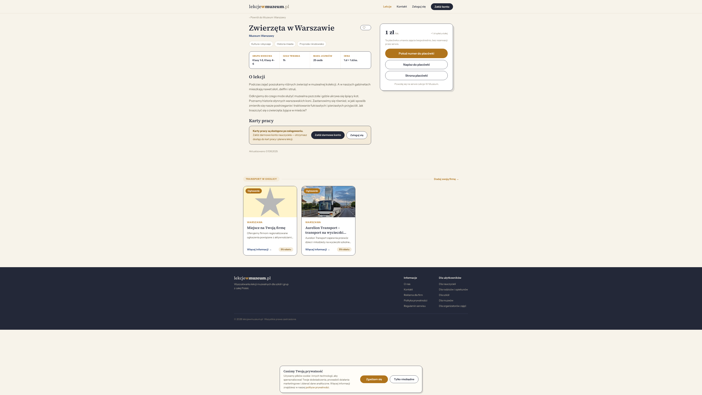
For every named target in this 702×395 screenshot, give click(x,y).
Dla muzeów (446, 300)
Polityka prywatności (415, 300)
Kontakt (402, 6)
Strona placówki (416, 75)
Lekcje (387, 6)
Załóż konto (442, 6)
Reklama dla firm (413, 295)
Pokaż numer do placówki (416, 53)
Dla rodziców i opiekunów (453, 289)
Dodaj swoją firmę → (446, 179)
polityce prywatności (317, 387)
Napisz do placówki (416, 64)
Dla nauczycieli (447, 284)
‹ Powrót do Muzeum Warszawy (267, 17)
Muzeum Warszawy (261, 35)
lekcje (252, 278)
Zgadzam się (374, 379)
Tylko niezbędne (404, 379)
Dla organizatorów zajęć (452, 306)
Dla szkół (444, 295)
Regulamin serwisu (415, 306)
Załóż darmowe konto (328, 135)
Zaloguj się (419, 6)
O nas (407, 284)
